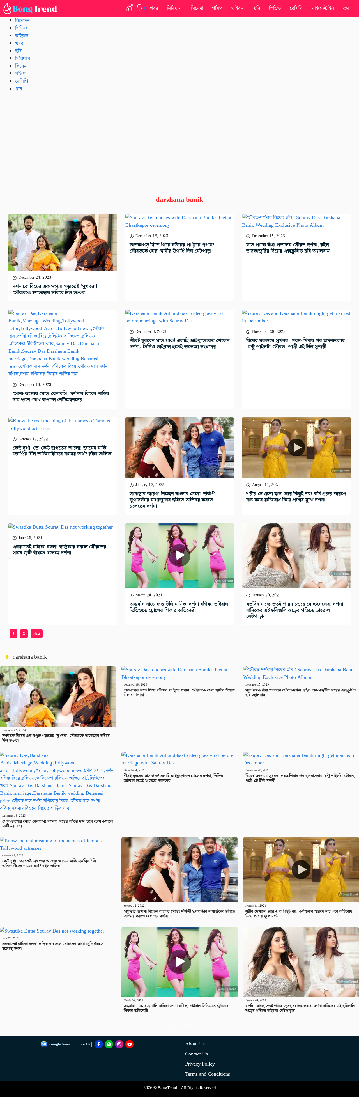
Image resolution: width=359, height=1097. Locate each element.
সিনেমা (197, 8)
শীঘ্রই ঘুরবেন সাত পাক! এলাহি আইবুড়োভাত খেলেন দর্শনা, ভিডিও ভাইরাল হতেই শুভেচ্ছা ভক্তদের (179, 343)
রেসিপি (296, 8)
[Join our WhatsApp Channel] (109, 1044)
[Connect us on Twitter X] (119, 1044)
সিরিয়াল (174, 8)
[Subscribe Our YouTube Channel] (129, 1044)
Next (36, 633)
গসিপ (217, 8)
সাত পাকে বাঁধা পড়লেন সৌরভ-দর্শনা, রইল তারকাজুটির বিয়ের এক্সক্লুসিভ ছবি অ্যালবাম (288, 248)
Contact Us (196, 1054)
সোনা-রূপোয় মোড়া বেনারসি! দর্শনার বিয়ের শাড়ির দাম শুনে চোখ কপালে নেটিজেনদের (61, 397)
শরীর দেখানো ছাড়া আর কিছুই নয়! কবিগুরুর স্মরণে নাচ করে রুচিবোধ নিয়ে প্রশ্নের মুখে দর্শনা (296, 497)
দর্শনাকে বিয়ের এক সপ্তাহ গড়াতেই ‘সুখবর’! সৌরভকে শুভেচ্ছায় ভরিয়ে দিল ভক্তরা (55, 289)
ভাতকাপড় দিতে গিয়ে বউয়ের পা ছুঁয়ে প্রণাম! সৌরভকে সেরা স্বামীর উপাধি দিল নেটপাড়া (172, 248)
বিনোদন (22, 21)
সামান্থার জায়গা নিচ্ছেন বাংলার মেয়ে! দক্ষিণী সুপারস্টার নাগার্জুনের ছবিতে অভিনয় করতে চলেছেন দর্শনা (173, 500)
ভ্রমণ (347, 8)
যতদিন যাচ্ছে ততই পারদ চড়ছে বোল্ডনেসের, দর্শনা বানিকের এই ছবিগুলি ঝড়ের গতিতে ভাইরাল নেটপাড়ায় (294, 610)
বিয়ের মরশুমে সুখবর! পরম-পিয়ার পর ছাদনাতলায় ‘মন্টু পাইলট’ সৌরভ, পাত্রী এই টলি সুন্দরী (295, 343)
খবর (154, 8)
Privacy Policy (200, 1064)
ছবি (257, 8)
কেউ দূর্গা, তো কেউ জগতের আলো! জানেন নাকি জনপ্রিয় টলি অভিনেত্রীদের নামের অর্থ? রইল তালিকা (62, 451)
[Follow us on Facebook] (99, 1044)
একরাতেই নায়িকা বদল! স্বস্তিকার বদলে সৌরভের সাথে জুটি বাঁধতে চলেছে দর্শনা (59, 550)
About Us (195, 1044)
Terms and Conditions (207, 1074)
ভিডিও (275, 8)
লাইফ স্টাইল (323, 8)
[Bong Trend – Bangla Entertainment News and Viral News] (31, 8)
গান (18, 89)
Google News (59, 1044)
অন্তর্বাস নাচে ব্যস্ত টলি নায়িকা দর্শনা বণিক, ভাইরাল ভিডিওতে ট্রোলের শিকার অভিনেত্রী (179, 607)
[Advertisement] (179, 139)
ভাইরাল (238, 8)
